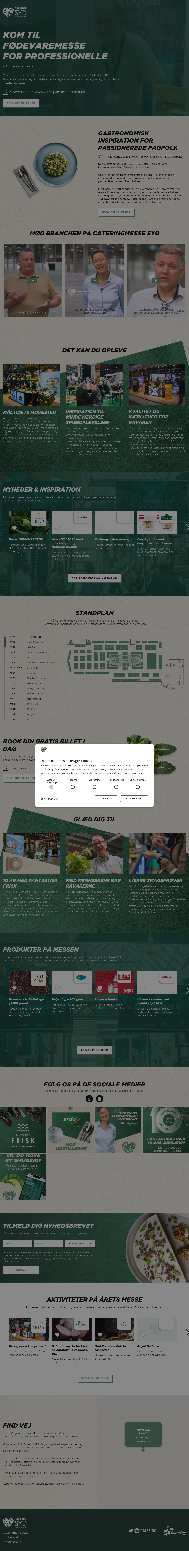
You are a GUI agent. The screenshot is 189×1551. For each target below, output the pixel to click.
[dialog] (94, 775)
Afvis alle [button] (106, 798)
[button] (49, 798)
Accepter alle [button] (134, 798)
